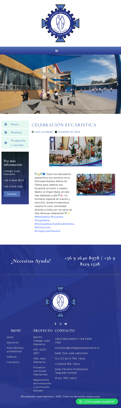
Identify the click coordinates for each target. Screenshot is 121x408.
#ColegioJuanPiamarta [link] (47, 231)
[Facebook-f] (55, 324)
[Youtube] (65, 324)
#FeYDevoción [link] (43, 227)
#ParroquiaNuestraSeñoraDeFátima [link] (54, 223)
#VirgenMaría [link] (42, 220)
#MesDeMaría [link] (42, 216)
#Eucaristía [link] (57, 216)
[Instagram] (60, 324)
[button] (56, 50)
